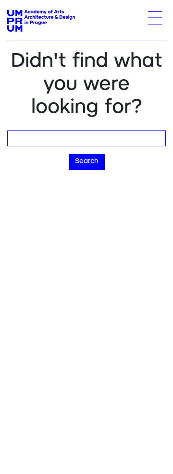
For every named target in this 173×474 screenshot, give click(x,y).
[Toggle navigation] (155, 18)
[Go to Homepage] (41, 20)
